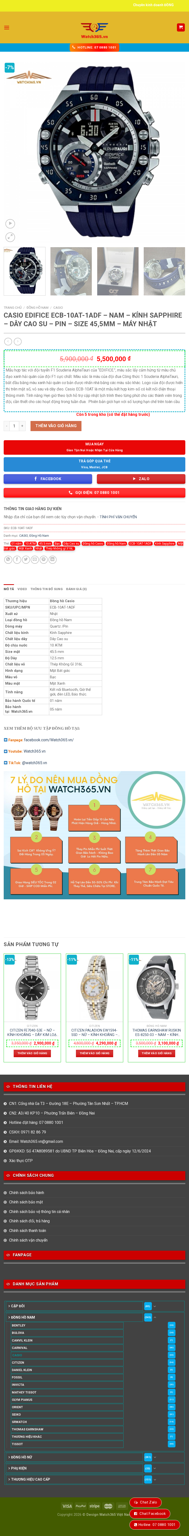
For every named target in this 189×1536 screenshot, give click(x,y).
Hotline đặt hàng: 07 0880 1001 (36, 1122)
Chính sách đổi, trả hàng (29, 1221)
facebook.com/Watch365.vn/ (49, 740)
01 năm (16, 543)
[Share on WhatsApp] (8, 560)
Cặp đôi (18, 1306)
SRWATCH (19, 1422)
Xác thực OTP (21, 1160)
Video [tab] (22, 589)
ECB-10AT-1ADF (140, 543)
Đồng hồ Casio (93, 543)
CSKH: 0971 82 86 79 (27, 1132)
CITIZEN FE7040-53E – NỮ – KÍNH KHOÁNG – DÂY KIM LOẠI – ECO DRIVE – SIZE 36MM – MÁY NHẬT (32, 1032)
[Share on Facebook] (17, 560)
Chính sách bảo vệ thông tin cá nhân (39, 1211)
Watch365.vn (35, 751)
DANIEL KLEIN (22, 1370)
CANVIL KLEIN (22, 1340)
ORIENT (17, 1407)
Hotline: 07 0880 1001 (157, 1524)
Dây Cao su (71, 543)
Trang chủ (13, 307)
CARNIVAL (19, 1348)
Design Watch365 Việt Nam (109, 1515)
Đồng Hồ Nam (37, 307)
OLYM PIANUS (22, 1400)
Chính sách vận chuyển (28, 1240)
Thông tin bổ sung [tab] (47, 589)
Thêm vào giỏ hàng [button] (32, 1053)
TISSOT (17, 1444)
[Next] (175, 152)
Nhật (38, 548)
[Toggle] (155, 1306)
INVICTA (18, 1385)
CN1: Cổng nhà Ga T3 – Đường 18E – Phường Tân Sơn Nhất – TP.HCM (68, 1103)
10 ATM (30, 543)
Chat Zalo (148, 1502)
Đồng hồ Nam (116, 543)
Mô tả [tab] (9, 589)
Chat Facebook (153, 1513)
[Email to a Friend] (35, 560)
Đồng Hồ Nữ (21, 1457)
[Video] (10, 224)
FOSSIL (17, 1377)
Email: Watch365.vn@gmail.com (36, 1141)
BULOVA (18, 1333)
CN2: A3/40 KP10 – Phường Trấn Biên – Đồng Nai (52, 1113)
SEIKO (16, 1414)
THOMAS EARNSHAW (27, 1429)
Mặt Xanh (25, 548)
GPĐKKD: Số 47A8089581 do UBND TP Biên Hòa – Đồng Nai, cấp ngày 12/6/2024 (80, 1151)
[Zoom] (10, 237)
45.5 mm (45, 543)
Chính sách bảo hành (26, 1192)
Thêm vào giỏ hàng (56, 425)
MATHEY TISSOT (24, 1392)
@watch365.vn (34, 762)
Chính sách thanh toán (27, 1230)
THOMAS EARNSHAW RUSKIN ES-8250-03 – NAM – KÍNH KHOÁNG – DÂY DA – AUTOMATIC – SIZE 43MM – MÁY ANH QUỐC (156, 1032)
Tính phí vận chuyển (118, 517)
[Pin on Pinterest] (44, 560)
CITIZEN (18, 1362)
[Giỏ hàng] (181, 27)
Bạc (57, 543)
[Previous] (13, 152)
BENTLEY (18, 1325)
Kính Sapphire (164, 543)
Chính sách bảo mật (26, 1202)
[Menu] (7, 27)
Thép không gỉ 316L (60, 548)
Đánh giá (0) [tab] (76, 589)
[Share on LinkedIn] (52, 560)
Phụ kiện (19, 1468)
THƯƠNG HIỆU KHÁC (27, 1437)
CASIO (58, 307)
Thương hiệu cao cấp (30, 1479)
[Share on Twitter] (26, 560)
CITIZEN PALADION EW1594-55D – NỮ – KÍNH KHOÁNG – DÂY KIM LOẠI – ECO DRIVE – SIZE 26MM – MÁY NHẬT (94, 1032)
